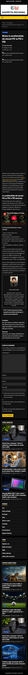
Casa (3, 508)
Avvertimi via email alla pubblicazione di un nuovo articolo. (13, 410)
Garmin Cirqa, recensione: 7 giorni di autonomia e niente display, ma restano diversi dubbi (13, 445)
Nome (4, 375)
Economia (6, 657)
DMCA (3, 550)
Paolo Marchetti (8, 45)
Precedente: (13, 324)
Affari (3, 517)
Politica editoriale (6, 553)
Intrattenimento (6, 530)
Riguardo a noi (5, 544)
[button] (2, 17)
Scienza (5, 579)
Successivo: (13, 335)
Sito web (4, 387)
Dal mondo (4, 514)
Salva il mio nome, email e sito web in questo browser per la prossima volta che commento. (14, 395)
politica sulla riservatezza (8, 556)
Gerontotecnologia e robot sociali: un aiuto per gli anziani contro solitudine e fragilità (14, 470)
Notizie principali (6, 511)
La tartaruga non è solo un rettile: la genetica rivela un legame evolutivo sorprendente (12, 585)
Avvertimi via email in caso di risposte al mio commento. (13, 403)
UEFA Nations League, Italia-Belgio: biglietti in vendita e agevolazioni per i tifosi (12, 611)
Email (4, 381)
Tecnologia (5, 32)
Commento (6, 353)
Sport (3, 527)
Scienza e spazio (6, 520)
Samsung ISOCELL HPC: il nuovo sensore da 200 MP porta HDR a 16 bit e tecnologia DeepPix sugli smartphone (14, 495)
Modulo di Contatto (7, 533)
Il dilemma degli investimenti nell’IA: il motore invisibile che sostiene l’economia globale (13, 663)
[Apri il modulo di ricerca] (25, 17)
